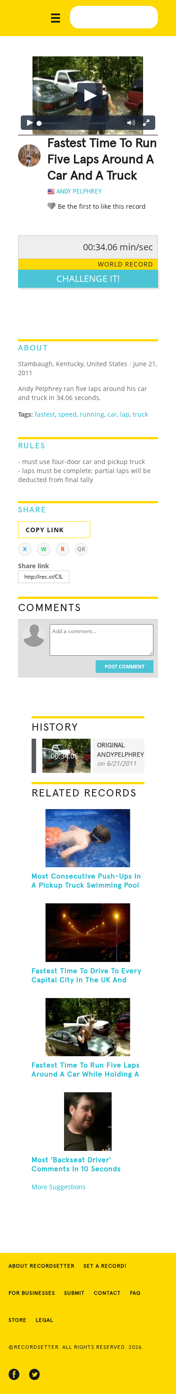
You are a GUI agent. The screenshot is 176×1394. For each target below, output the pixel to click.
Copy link (45, 529)
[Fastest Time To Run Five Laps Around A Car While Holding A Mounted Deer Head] (88, 1027)
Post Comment (124, 666)
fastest (45, 414)
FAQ (135, 1293)
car (112, 414)
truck (140, 414)
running (92, 414)
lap (125, 414)
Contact (107, 1293)
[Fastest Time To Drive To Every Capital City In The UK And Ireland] (88, 932)
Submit (74, 1293)
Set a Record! (105, 1266)
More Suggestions (59, 1186)
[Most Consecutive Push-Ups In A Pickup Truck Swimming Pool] (88, 838)
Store (18, 1320)
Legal (44, 1320)
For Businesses (32, 1293)
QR (81, 549)
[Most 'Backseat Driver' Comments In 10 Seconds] (88, 1121)
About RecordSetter (41, 1266)
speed (67, 414)
